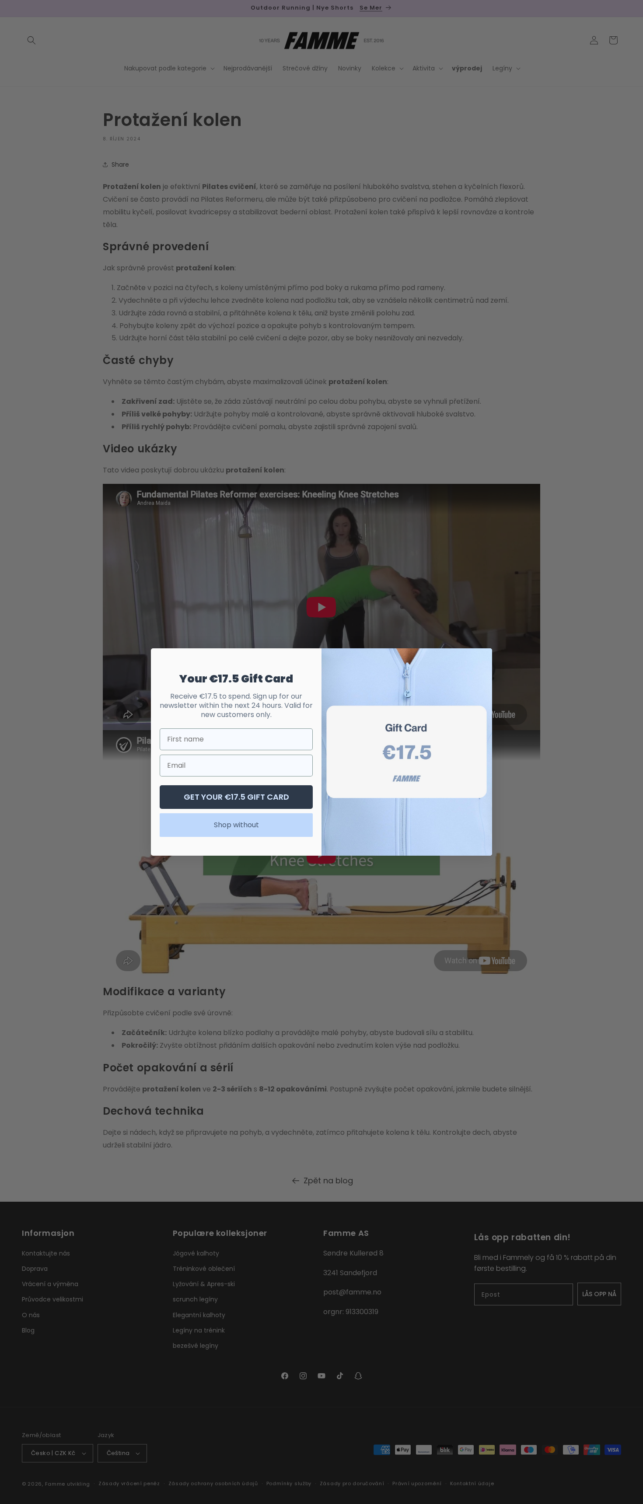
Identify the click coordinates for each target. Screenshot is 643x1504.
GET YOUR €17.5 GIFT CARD (236, 796)
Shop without (236, 825)
